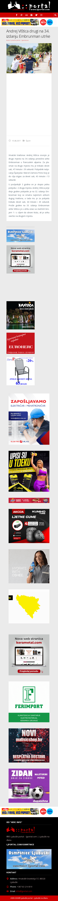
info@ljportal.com (24, 891)
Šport (28, 141)
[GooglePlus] (21, 15)
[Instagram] (31, 15)
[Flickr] (26, 15)
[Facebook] (16, 15)
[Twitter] (36, 15)
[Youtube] (41, 15)
